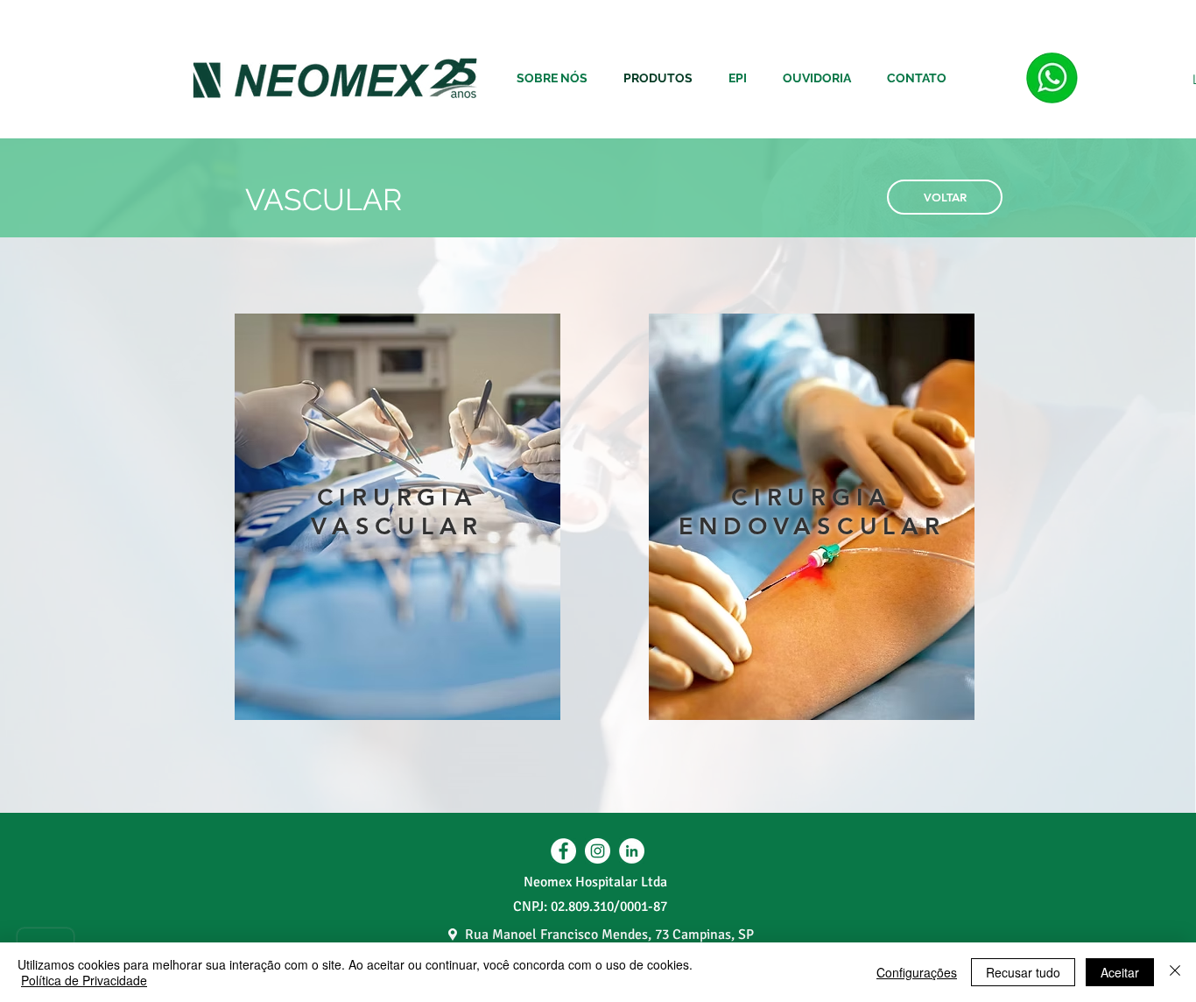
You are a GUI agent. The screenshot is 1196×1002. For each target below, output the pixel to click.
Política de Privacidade (84, 980)
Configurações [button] (916, 972)
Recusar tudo (1023, 972)
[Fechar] (1174, 972)
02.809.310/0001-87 (609, 906)
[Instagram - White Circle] (597, 851)
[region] (398, 518)
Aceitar (1120, 972)
